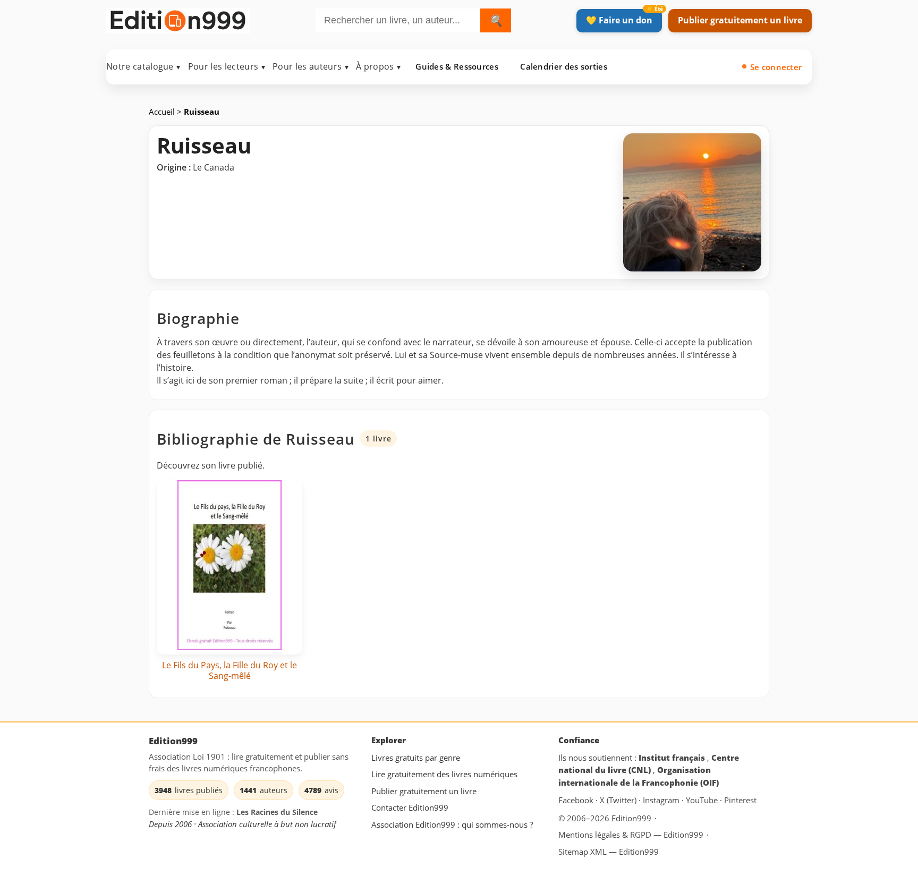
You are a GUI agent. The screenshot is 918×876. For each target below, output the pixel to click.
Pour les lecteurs (226, 66)
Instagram (662, 800)
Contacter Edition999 (409, 807)
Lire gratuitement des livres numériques (444, 774)
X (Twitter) (619, 800)
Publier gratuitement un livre (740, 20)
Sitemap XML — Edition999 (608, 851)
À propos (378, 66)
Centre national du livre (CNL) (648, 763)
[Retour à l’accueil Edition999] (178, 18)
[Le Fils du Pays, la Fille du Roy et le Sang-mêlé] (229, 567)
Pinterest (740, 800)
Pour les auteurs (310, 66)
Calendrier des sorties (563, 66)
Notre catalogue (143, 66)
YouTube (703, 800)
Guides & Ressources (456, 66)
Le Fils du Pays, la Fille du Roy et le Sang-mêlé (229, 670)
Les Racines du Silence (277, 812)
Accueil (163, 111)
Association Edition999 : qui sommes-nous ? (452, 824)
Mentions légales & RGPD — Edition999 (630, 834)
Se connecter (776, 67)
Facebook (577, 800)
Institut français (673, 757)
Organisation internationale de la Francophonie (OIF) (638, 776)
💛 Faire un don (619, 20)
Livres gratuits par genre (415, 757)
